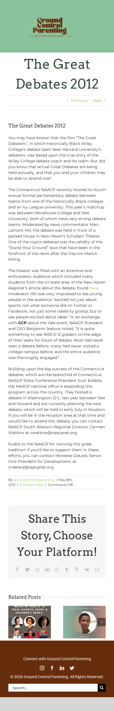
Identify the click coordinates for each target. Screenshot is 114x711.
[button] (12, 628)
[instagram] (42, 674)
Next (97, 106)
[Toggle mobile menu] (103, 47)
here (93, 293)
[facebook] (52, 674)
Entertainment (31, 490)
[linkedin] (62, 674)
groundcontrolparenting (34, 485)
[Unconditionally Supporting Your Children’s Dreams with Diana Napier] (84, 614)
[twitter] (72, 674)
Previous (79, 106)
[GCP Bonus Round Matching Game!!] (29, 614)
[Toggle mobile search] (91, 47)
